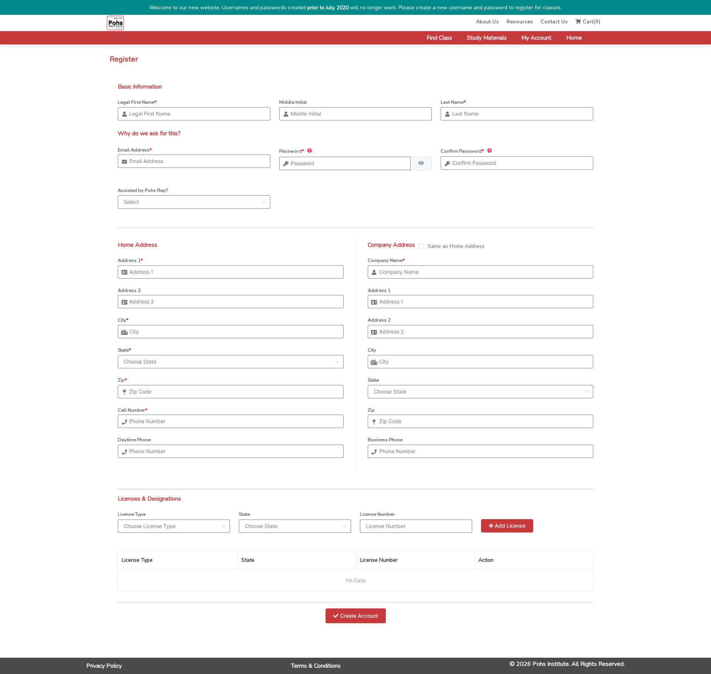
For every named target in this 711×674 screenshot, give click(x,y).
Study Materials (487, 37)
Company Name (386, 260)
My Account (536, 37)
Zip (122, 380)
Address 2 (129, 290)
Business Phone (385, 439)
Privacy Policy (104, 666)
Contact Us (554, 22)
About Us (487, 22)
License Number (377, 514)
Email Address (135, 150)
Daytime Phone (134, 439)
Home (574, 37)
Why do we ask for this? (149, 133)
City (123, 320)
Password (291, 150)
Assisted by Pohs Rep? (143, 190)
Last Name (453, 102)
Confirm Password (462, 150)
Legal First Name (137, 102)
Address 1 (130, 260)
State (124, 350)
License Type (132, 514)
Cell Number (132, 410)
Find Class (439, 37)
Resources (520, 22)
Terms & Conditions (316, 666)
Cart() (591, 22)
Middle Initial (293, 102)
